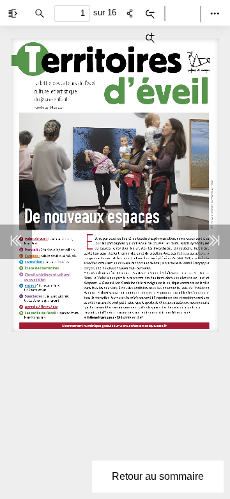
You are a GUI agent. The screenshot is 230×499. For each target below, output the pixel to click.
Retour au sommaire (158, 476)
